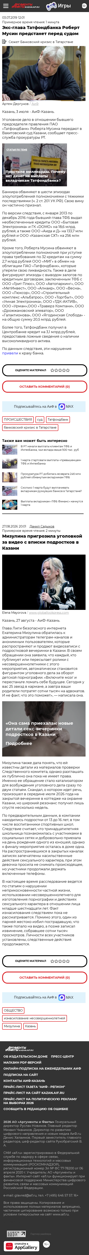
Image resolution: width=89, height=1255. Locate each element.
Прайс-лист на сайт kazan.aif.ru (33, 1093)
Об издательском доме (25, 1056)
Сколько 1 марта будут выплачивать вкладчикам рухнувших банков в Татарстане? (51, 489)
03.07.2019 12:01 (13, 18)
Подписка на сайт (20, 1075)
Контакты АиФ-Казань (24, 1081)
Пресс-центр (62, 1056)
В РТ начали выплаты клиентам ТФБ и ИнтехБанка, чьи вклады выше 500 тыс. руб (50, 448)
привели (10, 353)
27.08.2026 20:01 (14, 526)
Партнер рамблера (40, 1234)
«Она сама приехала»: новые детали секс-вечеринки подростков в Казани (39, 729)
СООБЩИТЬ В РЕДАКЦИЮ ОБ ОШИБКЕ (35, 1109)
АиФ (35, 104)
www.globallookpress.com (49, 613)
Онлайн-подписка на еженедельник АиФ (42, 1068)
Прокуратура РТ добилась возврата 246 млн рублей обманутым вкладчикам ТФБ (51, 475)
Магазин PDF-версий (22, 1062)
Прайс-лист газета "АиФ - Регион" (34, 1087)
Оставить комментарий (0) (44, 387)
